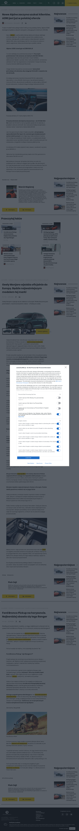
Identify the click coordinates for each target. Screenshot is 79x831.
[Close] (66, 367)
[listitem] (39, 394)
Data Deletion (30, 463)
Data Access (39, 463)
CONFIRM (28, 457)
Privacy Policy (48, 463)
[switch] (59, 398)
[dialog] (39, 415)
